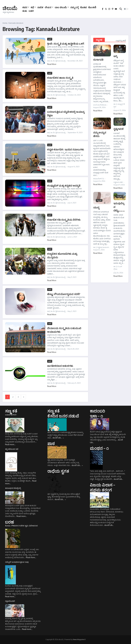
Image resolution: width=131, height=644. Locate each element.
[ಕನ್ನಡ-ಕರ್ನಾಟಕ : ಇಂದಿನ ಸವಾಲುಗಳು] (25, 158)
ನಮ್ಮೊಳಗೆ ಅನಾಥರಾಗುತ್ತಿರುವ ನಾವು (17, 562)
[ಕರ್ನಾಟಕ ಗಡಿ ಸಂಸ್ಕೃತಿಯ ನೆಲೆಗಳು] (25, 225)
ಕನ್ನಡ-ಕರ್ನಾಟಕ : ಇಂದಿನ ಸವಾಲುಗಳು (65, 149)
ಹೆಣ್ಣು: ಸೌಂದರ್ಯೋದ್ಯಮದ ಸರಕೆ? (63, 294)
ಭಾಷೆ (49, 145)
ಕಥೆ (32, 7)
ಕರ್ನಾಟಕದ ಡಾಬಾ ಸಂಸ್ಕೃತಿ (60, 77)
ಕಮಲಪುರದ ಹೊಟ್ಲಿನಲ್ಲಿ (13, 488)
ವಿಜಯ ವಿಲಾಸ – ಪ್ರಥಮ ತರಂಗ (102, 487)
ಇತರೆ (49, 39)
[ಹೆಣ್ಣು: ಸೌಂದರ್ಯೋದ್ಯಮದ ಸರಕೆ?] (25, 301)
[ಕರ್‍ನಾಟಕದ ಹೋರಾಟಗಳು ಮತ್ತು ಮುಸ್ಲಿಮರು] (25, 261)
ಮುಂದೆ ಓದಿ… (58, 438)
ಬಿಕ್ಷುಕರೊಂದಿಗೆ (10, 601)
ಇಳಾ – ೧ (96, 415)
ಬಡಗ (31, 10)
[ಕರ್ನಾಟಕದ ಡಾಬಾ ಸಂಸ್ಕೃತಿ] (25, 85)
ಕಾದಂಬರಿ (97, 410)
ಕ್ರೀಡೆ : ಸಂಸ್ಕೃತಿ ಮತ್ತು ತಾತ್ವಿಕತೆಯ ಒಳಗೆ (65, 43)
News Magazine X (79, 639)
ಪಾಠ (51, 443)
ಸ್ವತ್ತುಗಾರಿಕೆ (118, 128)
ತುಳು (24, 10)
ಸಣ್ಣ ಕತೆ (11, 410)
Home (5, 23)
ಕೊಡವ (83, 7)
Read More (51, 64)
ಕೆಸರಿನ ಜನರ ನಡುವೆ (63, 415)
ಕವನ (24, 7)
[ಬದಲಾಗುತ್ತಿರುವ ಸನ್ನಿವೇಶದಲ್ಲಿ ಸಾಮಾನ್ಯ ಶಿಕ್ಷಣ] (25, 119)
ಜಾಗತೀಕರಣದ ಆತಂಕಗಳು (60, 365)
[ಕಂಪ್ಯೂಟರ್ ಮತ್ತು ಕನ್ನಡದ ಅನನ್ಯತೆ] (25, 193)
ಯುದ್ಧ (96, 207)
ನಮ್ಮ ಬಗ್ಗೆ (74, 7)
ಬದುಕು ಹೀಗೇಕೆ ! (11, 415)
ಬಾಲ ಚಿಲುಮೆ (61, 7)
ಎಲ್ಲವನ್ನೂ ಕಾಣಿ (121, 40)
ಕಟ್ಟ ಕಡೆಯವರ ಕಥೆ (11, 449)
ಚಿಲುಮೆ (10, 8)
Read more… (10, 444)
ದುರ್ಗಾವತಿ (98, 59)
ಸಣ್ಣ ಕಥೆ (99, 40)
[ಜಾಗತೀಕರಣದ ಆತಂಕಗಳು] (25, 374)
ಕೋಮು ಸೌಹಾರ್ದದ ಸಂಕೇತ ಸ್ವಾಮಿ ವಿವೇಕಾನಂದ (21, 526)
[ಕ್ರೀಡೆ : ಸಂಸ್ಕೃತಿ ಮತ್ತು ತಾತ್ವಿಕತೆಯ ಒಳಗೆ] (25, 51)
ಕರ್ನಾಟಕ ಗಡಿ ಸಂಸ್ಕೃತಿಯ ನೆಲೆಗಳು (63, 219)
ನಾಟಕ (40, 7)
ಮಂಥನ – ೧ (99, 448)
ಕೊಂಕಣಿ (92, 7)
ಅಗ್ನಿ (115, 56)
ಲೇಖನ (48, 7)
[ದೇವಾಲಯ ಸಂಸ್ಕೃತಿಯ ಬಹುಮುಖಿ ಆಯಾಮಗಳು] (25, 337)
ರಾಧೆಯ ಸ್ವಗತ (58, 470)
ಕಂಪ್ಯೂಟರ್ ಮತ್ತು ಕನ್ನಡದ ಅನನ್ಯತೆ (63, 185)
